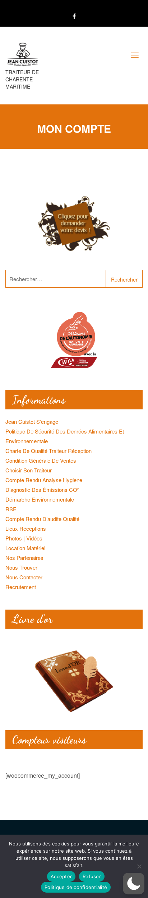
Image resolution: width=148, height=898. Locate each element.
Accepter (61, 876)
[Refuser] (139, 866)
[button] (133, 883)
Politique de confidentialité (76, 887)
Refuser (92, 876)
